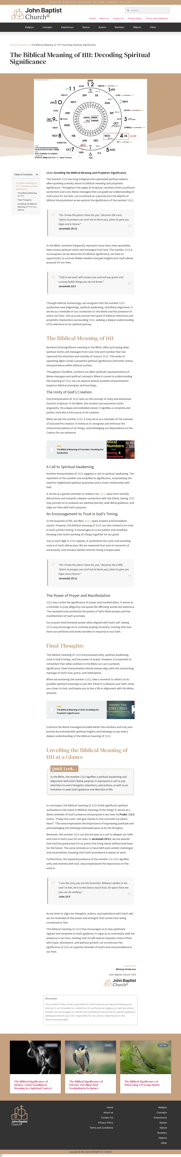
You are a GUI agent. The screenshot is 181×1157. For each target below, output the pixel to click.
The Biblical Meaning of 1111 (27, 194)
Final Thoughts (24, 200)
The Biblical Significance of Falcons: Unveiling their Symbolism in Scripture (86, 1084)
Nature (102, 27)
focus (103, 493)
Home (92, 18)
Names (86, 27)
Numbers (119, 27)
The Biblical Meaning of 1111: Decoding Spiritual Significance (27, 186)
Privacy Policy (135, 18)
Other (153, 27)
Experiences (67, 27)
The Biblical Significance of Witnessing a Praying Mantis (142, 1083)
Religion (29, 27)
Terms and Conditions (157, 18)
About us (104, 18)
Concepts (47, 27)
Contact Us (118, 18)
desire (87, 521)
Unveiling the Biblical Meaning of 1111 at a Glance (27, 207)
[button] (37, 174)
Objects (137, 27)
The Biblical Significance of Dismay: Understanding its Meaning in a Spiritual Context (33, 1084)
